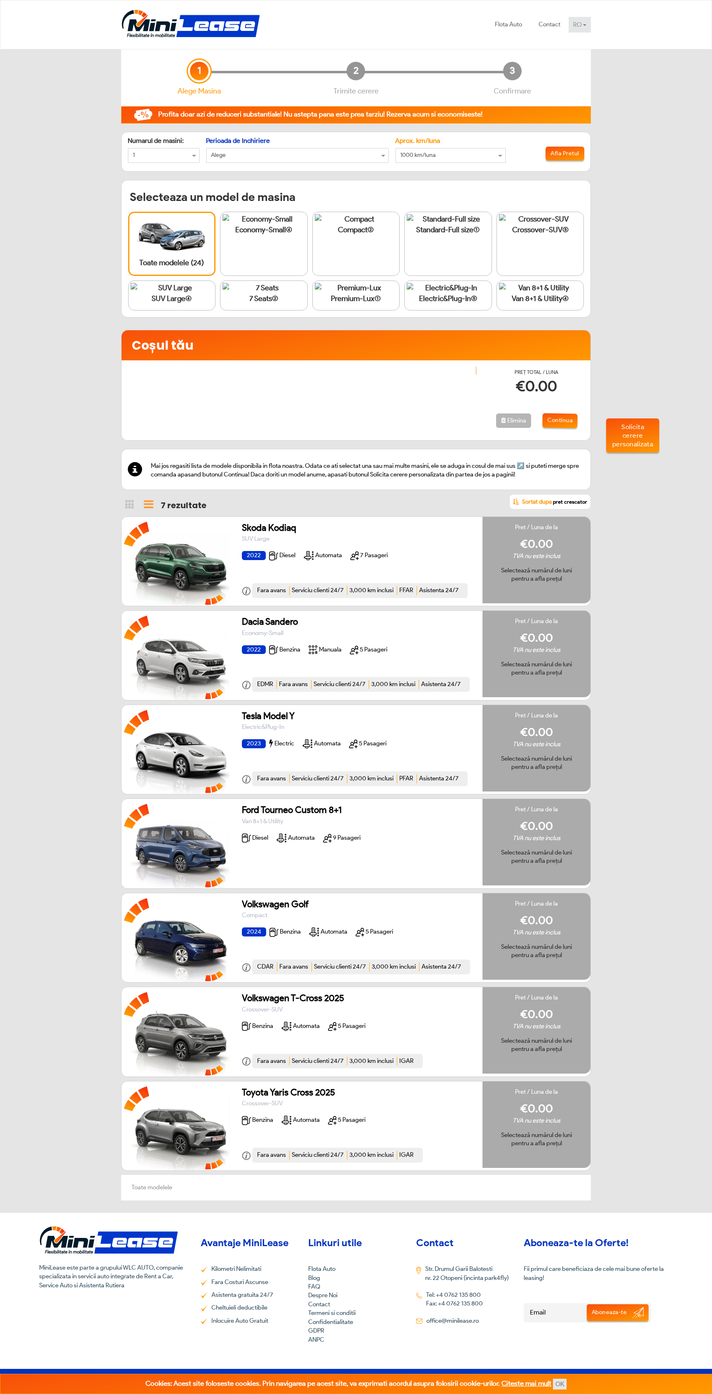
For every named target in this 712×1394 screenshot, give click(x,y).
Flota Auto (508, 24)
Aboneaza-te (610, 1312)
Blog (314, 1278)
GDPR (316, 1330)
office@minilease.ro (452, 1320)
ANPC (316, 1339)
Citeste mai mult (526, 1383)
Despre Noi (322, 1295)
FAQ (314, 1286)
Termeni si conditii (332, 1313)
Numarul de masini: (156, 141)
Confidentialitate (330, 1322)
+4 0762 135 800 (458, 1294)
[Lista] (148, 504)
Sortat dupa (554, 501)
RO (578, 24)
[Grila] (129, 504)
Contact (549, 24)
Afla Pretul (564, 153)
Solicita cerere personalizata (632, 435)
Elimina (516, 420)
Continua (558, 420)
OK (559, 1384)
